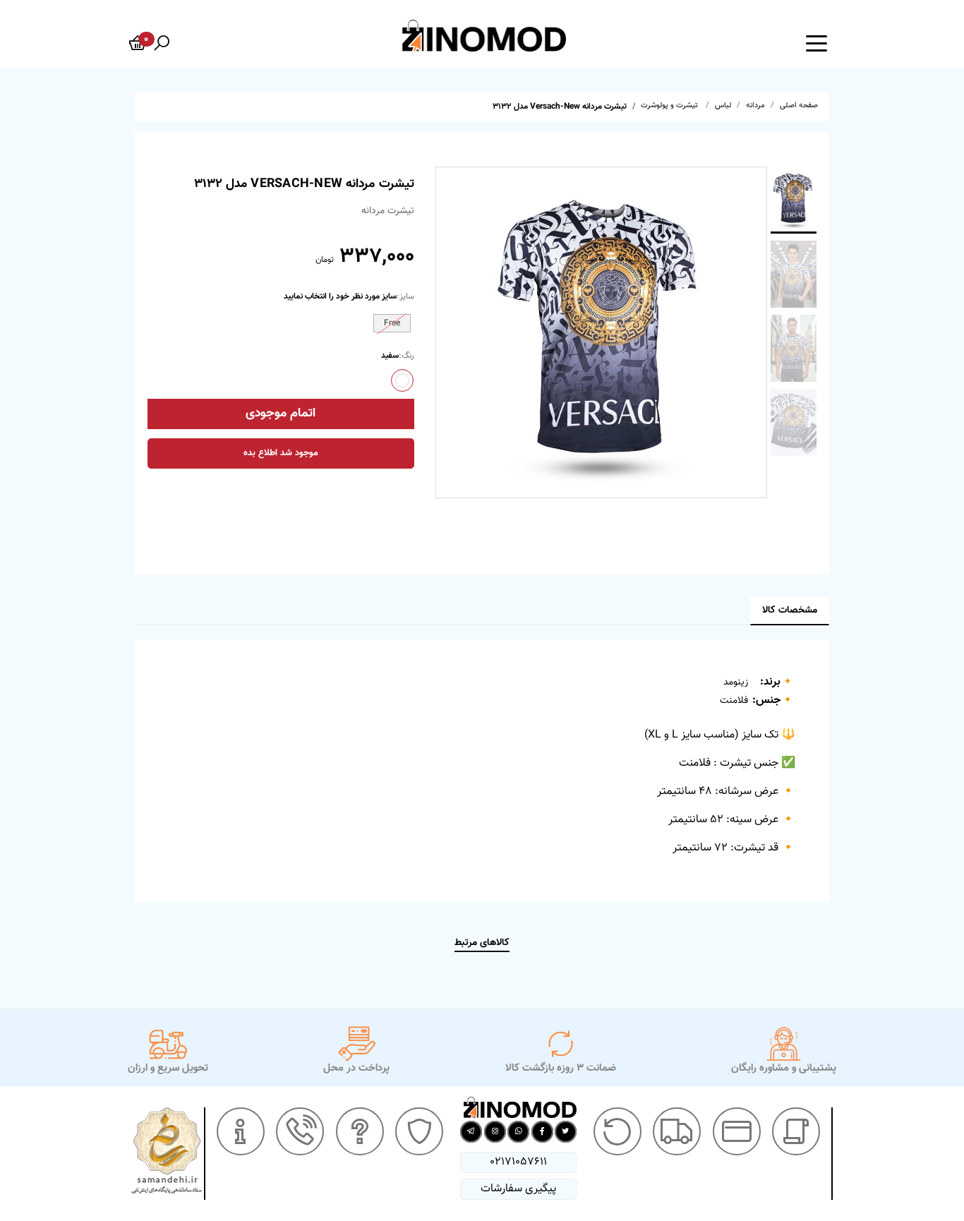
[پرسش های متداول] (360, 1131)
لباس (723, 106)
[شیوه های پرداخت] (737, 1131)
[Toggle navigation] (816, 42)
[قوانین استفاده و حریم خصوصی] (419, 1131)
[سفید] (402, 380)
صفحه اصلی (799, 106)
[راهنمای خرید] (796, 1131)
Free (392, 323)
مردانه (755, 106)
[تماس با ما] (300, 1131)
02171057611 (518, 1162)
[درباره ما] (241, 1131)
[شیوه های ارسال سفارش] (677, 1131)
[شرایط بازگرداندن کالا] (617, 1131)
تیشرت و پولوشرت (670, 106)
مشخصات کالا (789, 610)
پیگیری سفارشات (518, 1189)
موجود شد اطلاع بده (280, 453)
